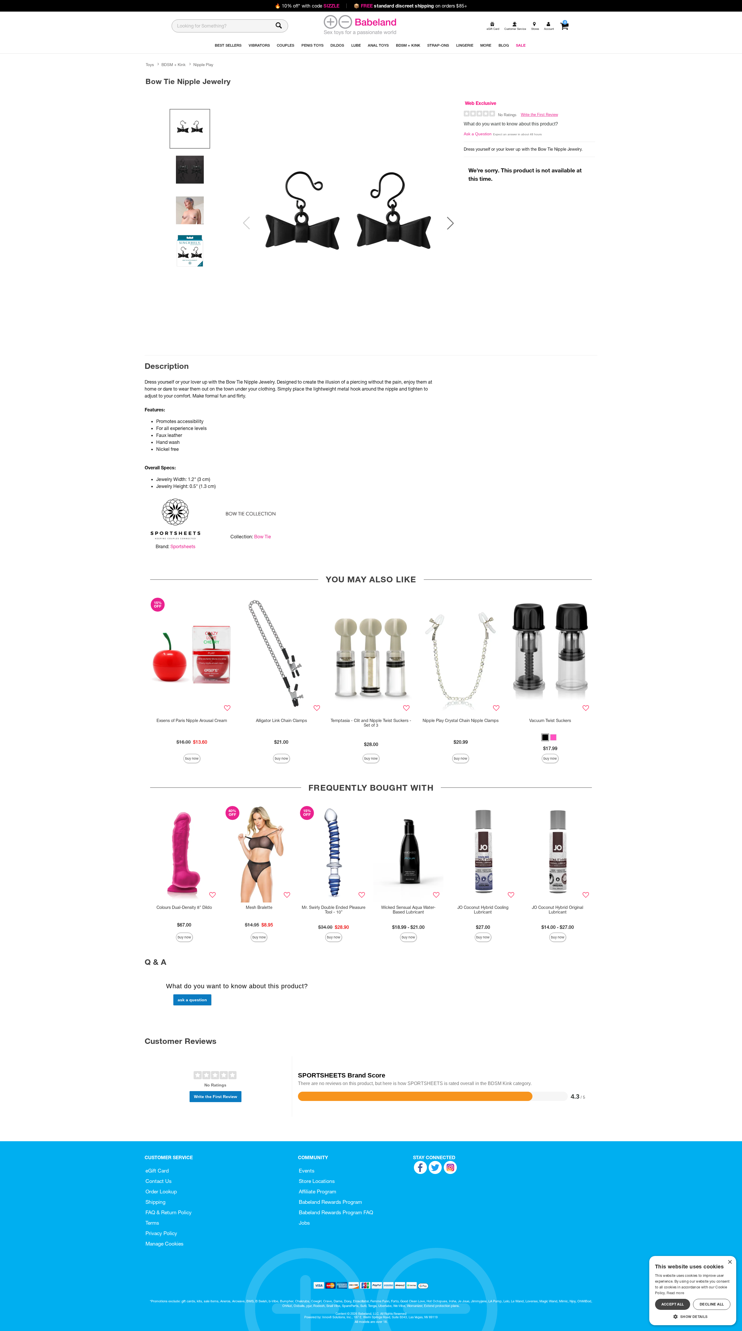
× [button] (730, 1262)
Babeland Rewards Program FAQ (336, 1212)
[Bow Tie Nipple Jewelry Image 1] (348, 223)
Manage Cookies (164, 1244)
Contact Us (159, 1181)
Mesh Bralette (259, 907)
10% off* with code (307, 6)
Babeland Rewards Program (330, 1202)
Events (306, 1171)
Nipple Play (203, 64)
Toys (150, 64)
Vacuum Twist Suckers (550, 720)
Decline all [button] (712, 1304)
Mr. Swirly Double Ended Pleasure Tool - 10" (333, 910)
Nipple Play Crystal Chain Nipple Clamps (461, 720)
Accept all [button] (672, 1304)
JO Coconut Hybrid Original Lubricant (557, 910)
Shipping (156, 1202)
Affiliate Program (317, 1191)
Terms (152, 1223)
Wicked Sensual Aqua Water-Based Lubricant (408, 910)
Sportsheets (182, 546)
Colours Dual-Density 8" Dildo (184, 907)
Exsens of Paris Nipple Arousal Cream (192, 720)
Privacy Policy (161, 1233)
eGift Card (157, 1171)
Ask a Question (478, 134)
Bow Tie (262, 536)
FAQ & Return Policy (169, 1212)
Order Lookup (161, 1191)
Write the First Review (539, 114)
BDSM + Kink (173, 64)
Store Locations (317, 1181)
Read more (675, 1293)
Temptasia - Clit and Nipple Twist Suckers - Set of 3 (371, 723)
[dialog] (692, 1290)
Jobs (304, 1223)
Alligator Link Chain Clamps (281, 720)
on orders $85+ (410, 6)
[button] (450, 223)
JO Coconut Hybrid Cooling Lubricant (482, 910)
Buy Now (192, 758)
